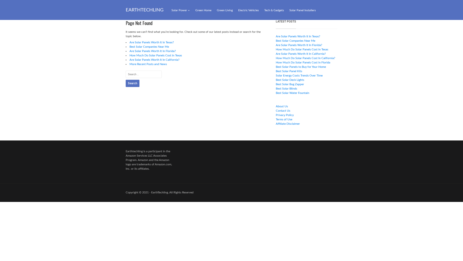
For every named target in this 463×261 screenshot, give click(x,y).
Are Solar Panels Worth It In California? (154, 59)
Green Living (225, 10)
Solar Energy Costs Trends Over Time (299, 75)
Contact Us (283, 110)
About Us (282, 106)
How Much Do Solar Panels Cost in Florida (303, 62)
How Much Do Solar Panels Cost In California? (305, 58)
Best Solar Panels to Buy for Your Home (301, 66)
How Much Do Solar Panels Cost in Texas (155, 55)
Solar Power (179, 10)
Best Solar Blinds (286, 88)
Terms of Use (284, 119)
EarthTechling (144, 10)
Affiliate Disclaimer (288, 123)
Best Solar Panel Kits (289, 71)
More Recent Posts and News (148, 64)
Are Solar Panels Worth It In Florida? (152, 51)
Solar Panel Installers (302, 10)
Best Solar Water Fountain (292, 93)
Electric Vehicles (248, 10)
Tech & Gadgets (274, 10)
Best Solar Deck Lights (290, 79)
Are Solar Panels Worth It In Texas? (151, 42)
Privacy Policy (285, 115)
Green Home (203, 10)
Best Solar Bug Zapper (290, 84)
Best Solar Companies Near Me (149, 46)
